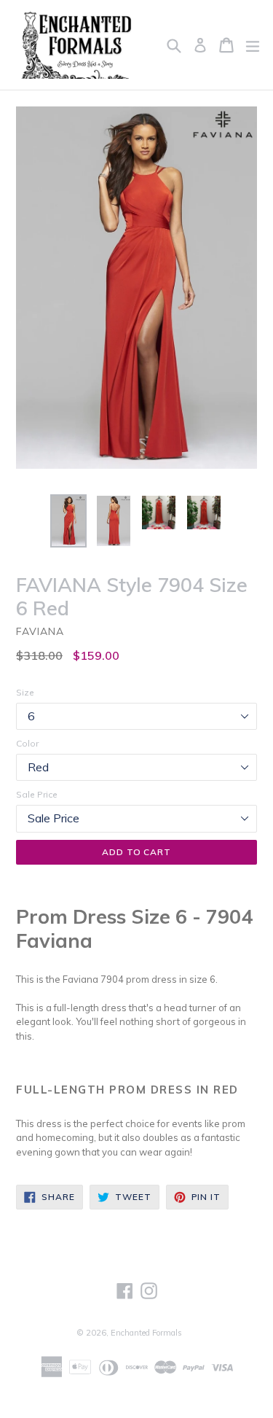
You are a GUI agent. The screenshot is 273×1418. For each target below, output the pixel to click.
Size (25, 692)
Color (27, 743)
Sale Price (37, 794)
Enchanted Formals (146, 1333)
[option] (68, 521)
